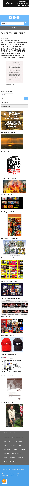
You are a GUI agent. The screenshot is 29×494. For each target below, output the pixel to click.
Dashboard (20, 457)
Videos (5, 457)
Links (19, 445)
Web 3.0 (12, 457)
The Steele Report (16, 453)
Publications (7, 449)
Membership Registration (10, 461)
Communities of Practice (7, 57)
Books (10, 441)
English (4, 94)
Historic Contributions (19, 57)
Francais (13, 445)
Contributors (18, 441)
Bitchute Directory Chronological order (13, 437)
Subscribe (6, 453)
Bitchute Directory (14, 433)
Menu (15, 28)
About (5, 433)
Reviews (15, 449)
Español (6, 445)
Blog (5, 441)
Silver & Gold (23, 449)
